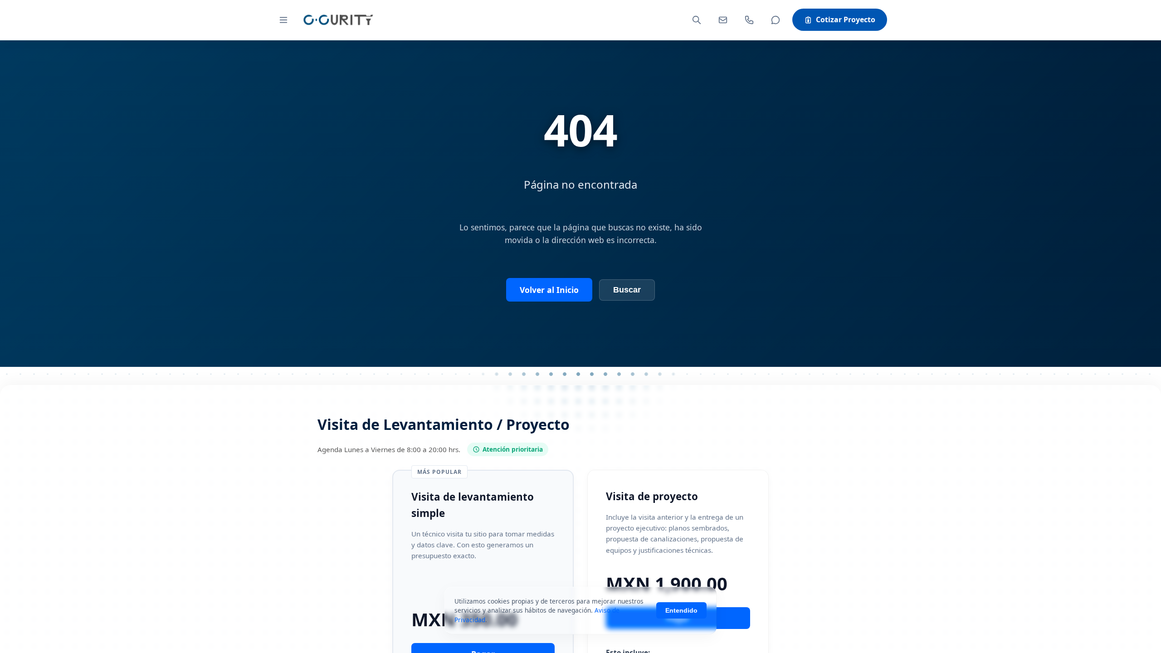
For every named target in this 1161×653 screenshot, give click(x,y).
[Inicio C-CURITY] (338, 19)
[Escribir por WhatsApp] (775, 19)
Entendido (681, 610)
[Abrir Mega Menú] (283, 19)
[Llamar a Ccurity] (749, 19)
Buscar (627, 289)
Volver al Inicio (549, 289)
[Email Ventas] (722, 19)
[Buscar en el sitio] (696, 19)
